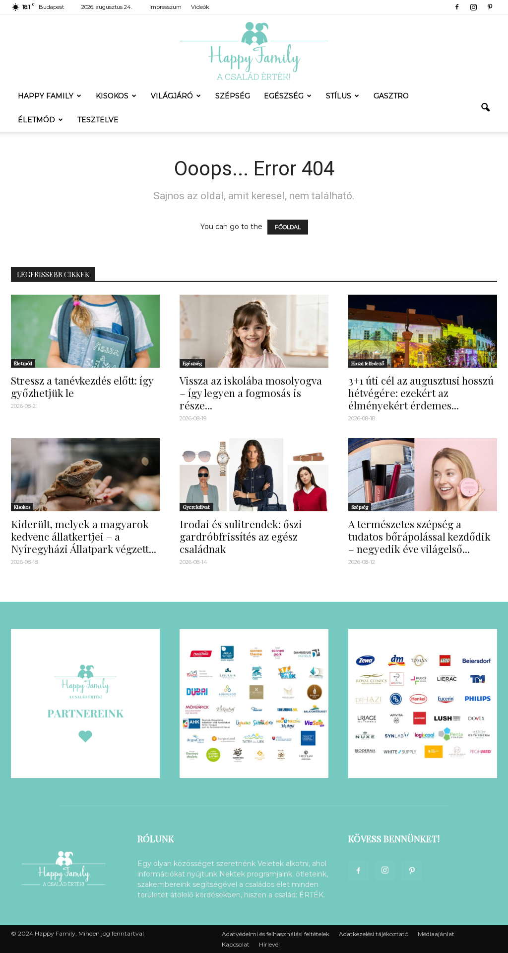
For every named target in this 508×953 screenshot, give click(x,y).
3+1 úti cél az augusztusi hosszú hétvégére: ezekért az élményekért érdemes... (421, 392)
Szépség (232, 95)
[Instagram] (473, 7)
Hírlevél (269, 944)
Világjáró (172, 95)
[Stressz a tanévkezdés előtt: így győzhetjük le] (85, 331)
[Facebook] (456, 7)
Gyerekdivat (196, 506)
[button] (485, 108)
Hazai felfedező (367, 363)
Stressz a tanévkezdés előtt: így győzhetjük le (82, 386)
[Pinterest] (489, 7)
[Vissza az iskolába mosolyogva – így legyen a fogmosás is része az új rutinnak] (254, 331)
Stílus (338, 95)
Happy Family (45, 95)
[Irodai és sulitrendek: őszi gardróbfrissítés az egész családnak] (254, 474)
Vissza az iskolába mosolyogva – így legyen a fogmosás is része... (251, 392)
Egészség (284, 95)
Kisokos (112, 95)
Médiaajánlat (436, 934)
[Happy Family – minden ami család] (254, 49)
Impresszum (165, 6)
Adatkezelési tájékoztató (373, 934)
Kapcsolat (236, 944)
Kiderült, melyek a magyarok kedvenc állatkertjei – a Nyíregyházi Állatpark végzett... (83, 536)
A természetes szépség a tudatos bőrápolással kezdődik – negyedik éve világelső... (419, 536)
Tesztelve (98, 119)
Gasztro (391, 95)
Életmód (36, 119)
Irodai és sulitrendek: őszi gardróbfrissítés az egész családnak (241, 536)
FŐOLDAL (288, 227)
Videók (200, 6)
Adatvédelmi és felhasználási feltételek (275, 934)
